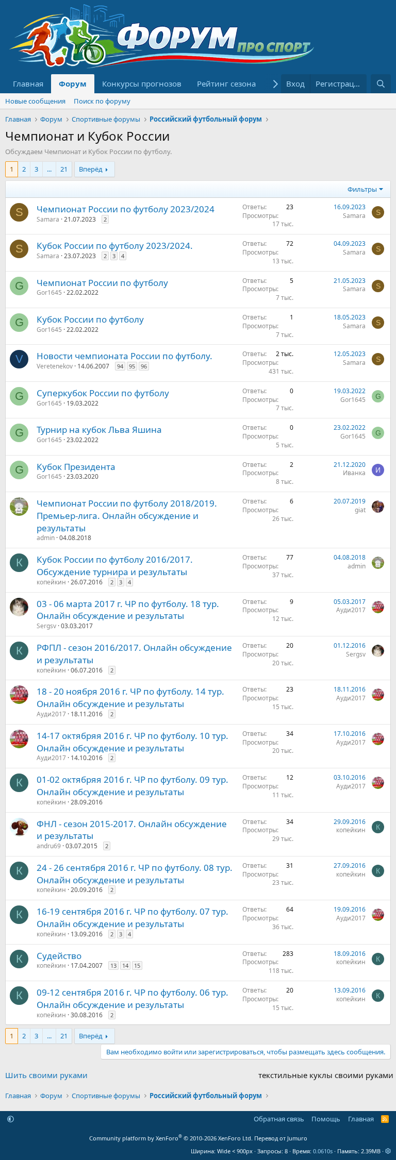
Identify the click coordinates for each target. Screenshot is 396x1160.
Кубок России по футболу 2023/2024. (115, 245)
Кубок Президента (76, 467)
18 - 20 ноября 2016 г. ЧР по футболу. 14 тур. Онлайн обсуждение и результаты (130, 697)
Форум (73, 83)
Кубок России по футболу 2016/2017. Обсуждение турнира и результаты (115, 565)
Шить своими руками (46, 1075)
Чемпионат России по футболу (102, 283)
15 (137, 965)
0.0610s (323, 1151)
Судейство (59, 956)
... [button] (49, 169)
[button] (10, 1118)
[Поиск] (381, 83)
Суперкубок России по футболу (103, 393)
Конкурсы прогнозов (142, 83)
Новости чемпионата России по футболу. (124, 356)
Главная (28, 83)
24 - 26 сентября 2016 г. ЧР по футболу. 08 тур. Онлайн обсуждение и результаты (135, 874)
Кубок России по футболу (90, 319)
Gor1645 (49, 292)
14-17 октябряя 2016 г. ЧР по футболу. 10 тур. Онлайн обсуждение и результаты (132, 742)
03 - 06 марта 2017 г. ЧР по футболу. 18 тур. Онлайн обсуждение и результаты (128, 610)
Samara (48, 219)
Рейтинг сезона (226, 83)
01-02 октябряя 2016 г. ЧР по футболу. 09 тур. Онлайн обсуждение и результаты (132, 786)
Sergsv (46, 625)
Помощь (325, 1118)
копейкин (51, 582)
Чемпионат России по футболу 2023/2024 (125, 209)
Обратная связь (279, 1118)
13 (113, 965)
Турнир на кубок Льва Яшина (99, 429)
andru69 (49, 846)
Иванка (354, 472)
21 (64, 169)
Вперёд (91, 169)
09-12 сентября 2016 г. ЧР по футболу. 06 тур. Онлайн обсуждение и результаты (132, 998)
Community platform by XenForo (171, 1138)
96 (144, 366)
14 (125, 965)
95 (132, 366)
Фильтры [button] (362, 189)
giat (360, 510)
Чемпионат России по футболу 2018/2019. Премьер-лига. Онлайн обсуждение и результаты (127, 515)
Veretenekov (55, 366)
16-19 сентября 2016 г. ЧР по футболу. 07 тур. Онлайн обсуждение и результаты (132, 917)
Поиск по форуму (102, 101)
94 (120, 366)
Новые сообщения (35, 101)
